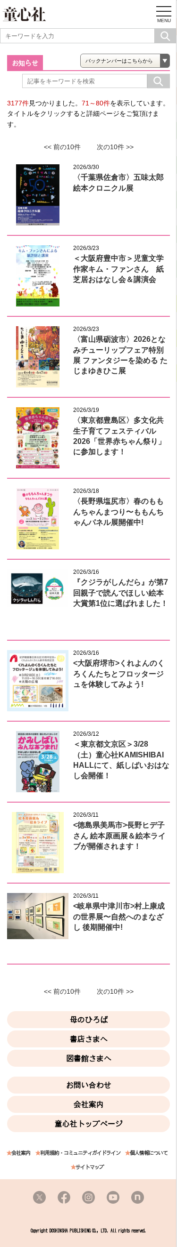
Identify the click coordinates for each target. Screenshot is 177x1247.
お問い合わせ (88, 1085)
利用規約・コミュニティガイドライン (80, 1153)
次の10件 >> (115, 147)
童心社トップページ (89, 1123)
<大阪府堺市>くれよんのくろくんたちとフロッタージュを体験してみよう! (119, 673)
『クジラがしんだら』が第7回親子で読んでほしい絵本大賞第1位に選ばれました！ (120, 592)
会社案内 (89, 1104)
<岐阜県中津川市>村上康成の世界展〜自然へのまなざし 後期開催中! (119, 916)
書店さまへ (89, 1039)
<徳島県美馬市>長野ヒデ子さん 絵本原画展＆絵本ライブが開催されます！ (119, 835)
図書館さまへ (88, 1058)
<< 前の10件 (62, 147)
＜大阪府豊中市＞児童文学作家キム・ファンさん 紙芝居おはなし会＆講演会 (118, 268)
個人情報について (149, 1153)
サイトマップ (90, 1167)
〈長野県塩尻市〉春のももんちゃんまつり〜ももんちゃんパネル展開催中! (118, 511)
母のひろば (89, 1019)
